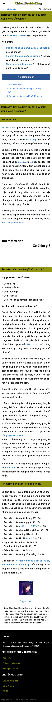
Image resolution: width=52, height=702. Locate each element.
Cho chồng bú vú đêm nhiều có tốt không (27, 48)
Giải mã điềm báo (10, 681)
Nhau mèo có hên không (19, 64)
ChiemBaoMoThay (28, 3)
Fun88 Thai (39, 699)
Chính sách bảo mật (12, 663)
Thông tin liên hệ (10, 669)
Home (4, 9)
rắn (31, 162)
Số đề (5, 691)
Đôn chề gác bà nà (11, 222)
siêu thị (25, 526)
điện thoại (32, 344)
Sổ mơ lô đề (8, 686)
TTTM (34, 526)
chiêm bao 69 (18, 35)
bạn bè (19, 435)
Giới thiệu (7, 658)
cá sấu (21, 162)
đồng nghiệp (8, 435)
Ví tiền (5, 127)
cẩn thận (11, 467)
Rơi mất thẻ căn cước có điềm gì (23, 56)
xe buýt (29, 538)
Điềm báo (12, 9)
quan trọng (30, 139)
